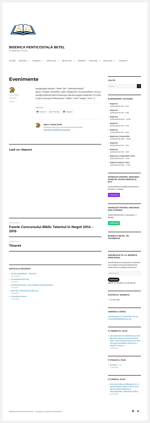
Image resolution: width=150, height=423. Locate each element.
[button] (23, 30)
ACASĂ (12, 61)
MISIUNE (93, 61)
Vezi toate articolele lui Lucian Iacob (57, 130)
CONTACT (123, 61)
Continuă (114, 195)
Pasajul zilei (118, 360)
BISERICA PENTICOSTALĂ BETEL (37, 47)
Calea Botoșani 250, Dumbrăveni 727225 (123, 317)
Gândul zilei (117, 379)
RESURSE (108, 61)
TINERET (82, 61)
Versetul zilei (119, 331)
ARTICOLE (51, 61)
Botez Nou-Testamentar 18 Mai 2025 (24, 291)
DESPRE (23, 61)
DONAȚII (37, 61)
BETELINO (67, 61)
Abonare (113, 280)
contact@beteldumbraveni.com (119, 319)
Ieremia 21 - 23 (115, 365)
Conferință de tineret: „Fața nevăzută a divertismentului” (32, 285)
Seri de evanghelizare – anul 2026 (23, 274)
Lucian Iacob (14, 95)
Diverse (12, 101)
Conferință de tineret (18, 296)
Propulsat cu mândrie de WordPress (49, 412)
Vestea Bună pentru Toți (20, 279)
